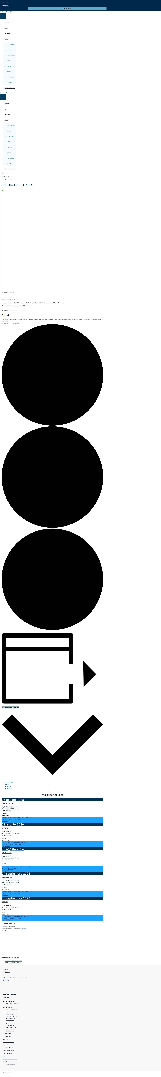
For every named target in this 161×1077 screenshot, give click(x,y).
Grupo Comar (5, 2)
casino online (67, 8)
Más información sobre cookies (10, 1059)
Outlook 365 (8, 786)
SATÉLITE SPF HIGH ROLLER (13, 961)
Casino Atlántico (10, 1014)
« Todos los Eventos (7, 177)
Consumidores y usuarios (8, 1044)
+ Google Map (6, 821)
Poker (6, 39)
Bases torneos (6, 1056)
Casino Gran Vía (10, 1020)
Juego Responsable (7, 1061)
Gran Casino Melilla (10, 1029)
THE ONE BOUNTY (8, 803)
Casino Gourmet (10, 88)
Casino (7, 22)
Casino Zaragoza (10, 1023)
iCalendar (7, 784)
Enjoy (6, 28)
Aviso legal (5, 1039)
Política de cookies (7, 1053)
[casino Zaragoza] (6, 11)
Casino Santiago (10, 1031)
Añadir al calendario (10, 707)
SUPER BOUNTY (8, 877)
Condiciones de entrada (8, 1050)
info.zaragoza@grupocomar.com (10, 974)
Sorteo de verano (7, 1036)
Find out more (5, 815)
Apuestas (7, 33)
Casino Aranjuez (10, 1025)
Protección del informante (9, 1064)
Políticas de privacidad (8, 1042)
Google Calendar (9, 782)
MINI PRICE (6, 853)
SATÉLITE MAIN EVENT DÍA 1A (13, 963)
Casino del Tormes (10, 1021)
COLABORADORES (9, 994)
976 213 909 (5, 5)
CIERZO (5, 828)
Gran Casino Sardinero (11, 1027)
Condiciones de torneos (8, 1047)
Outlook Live (8, 788)
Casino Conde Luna (11, 1018)
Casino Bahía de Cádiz (11, 1016)
